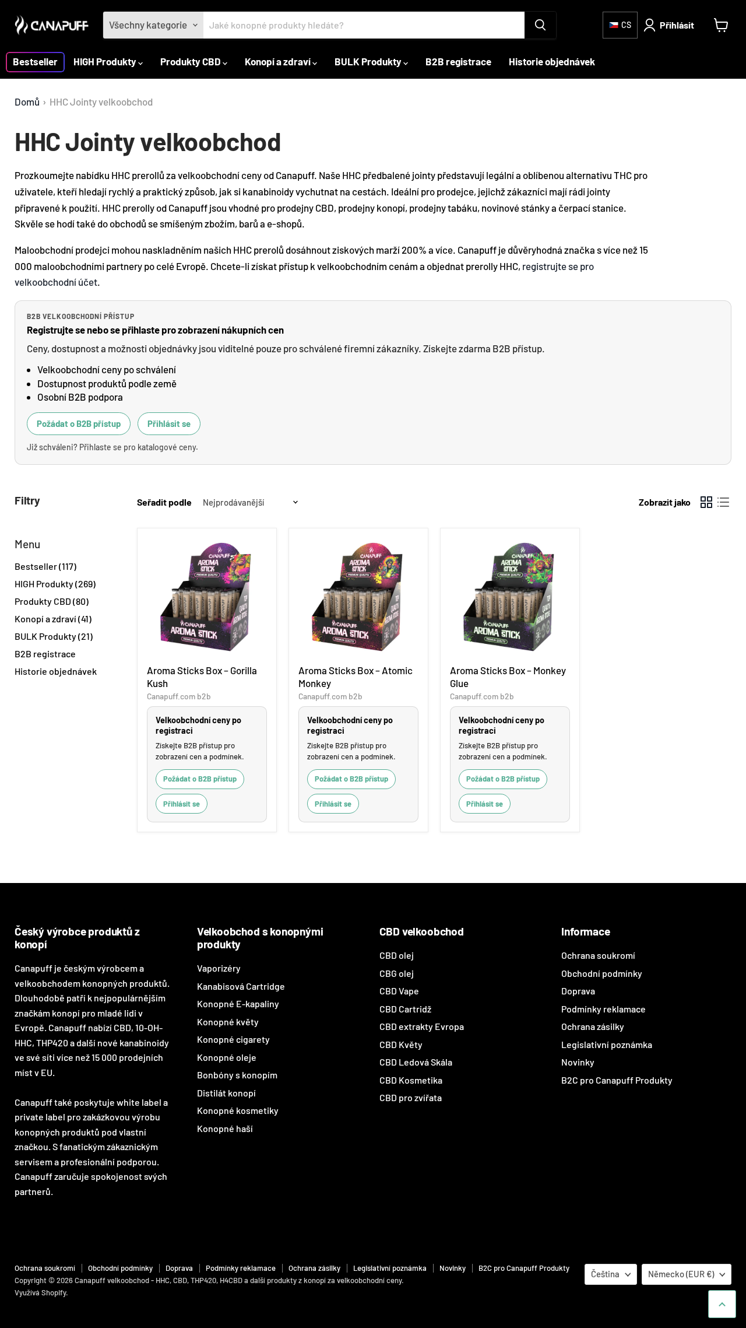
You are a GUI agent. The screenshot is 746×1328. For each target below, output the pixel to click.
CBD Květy (401, 1044)
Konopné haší (225, 1128)
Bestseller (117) (45, 566)
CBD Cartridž (405, 1008)
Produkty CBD (191, 61)
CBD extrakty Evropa (421, 1026)
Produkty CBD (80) (52, 601)
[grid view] (706, 502)
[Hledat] (540, 25)
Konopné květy (228, 1021)
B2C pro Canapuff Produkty (617, 1079)
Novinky (577, 1061)
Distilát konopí (226, 1092)
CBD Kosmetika (410, 1079)
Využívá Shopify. (41, 1292)
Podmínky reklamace (603, 1008)
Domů (27, 101)
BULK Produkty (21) (54, 636)
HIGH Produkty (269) (55, 583)
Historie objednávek (552, 61)
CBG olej (396, 973)
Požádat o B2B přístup (79, 423)
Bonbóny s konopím (237, 1074)
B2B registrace (458, 61)
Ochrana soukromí (598, 955)
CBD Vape (399, 990)
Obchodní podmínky (601, 973)
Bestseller (35, 61)
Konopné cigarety (233, 1039)
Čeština (605, 1274)
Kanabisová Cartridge (241, 985)
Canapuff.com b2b (179, 696)
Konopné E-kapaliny (238, 1003)
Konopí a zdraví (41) (53, 618)
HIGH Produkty (105, 61)
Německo (681, 1274)
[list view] (723, 502)
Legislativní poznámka (606, 1044)
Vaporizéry (219, 967)
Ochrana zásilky (592, 1026)
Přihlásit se (169, 423)
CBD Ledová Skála (415, 1061)
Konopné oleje (226, 1057)
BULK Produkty (369, 61)
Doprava (578, 990)
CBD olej (396, 955)
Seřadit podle (164, 502)
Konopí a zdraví (278, 61)
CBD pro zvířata (410, 1097)
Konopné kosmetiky (238, 1110)
